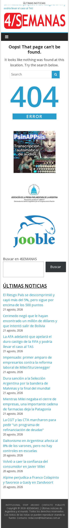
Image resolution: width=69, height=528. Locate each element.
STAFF (25, 505)
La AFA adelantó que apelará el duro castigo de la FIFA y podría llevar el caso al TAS (27, 341)
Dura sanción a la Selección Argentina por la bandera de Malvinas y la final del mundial (26, 383)
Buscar (55, 267)
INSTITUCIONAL (13, 505)
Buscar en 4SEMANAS (20, 259)
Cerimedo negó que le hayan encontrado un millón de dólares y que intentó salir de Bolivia (30, 321)
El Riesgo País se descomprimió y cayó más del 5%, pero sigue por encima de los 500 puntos (29, 300)
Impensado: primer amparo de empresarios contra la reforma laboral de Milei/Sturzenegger (27, 362)
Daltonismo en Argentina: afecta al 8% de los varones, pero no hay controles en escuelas (30, 445)
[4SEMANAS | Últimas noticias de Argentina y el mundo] (34, 15)
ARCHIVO (35, 505)
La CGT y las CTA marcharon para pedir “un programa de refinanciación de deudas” (29, 425)
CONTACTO (47, 505)
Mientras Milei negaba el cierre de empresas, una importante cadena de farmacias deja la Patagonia (30, 404)
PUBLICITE (60, 505)
